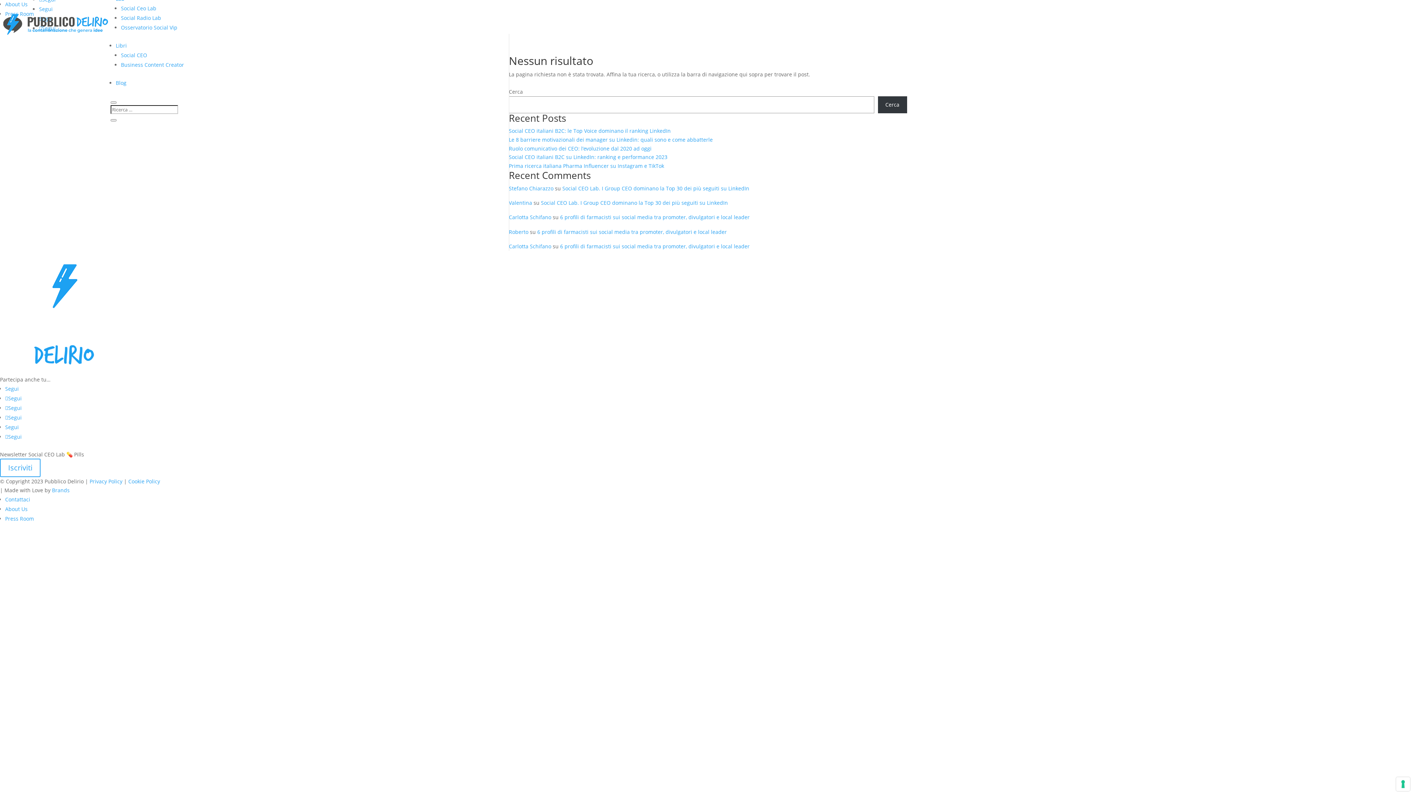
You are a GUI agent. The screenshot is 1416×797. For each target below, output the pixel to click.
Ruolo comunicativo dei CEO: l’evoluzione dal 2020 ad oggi (580, 148)
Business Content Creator (152, 64)
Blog (121, 82)
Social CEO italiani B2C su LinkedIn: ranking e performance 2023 (588, 157)
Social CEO (134, 55)
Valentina (520, 202)
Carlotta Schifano (530, 217)
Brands (61, 490)
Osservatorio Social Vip (149, 27)
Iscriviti (20, 468)
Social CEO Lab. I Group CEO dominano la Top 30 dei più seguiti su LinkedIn (655, 188)
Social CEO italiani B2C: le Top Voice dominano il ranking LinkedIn (590, 130)
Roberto (518, 231)
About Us (16, 4)
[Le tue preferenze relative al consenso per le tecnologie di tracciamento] (1403, 784)
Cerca (516, 91)
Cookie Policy (144, 481)
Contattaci (17, 499)
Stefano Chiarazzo (531, 188)
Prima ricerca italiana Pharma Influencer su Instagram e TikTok (587, 165)
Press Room (19, 518)
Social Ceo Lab (138, 8)
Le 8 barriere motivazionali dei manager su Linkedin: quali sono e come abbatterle (611, 139)
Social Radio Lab (141, 17)
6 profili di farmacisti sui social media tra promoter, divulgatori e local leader (655, 217)
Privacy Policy (106, 481)
